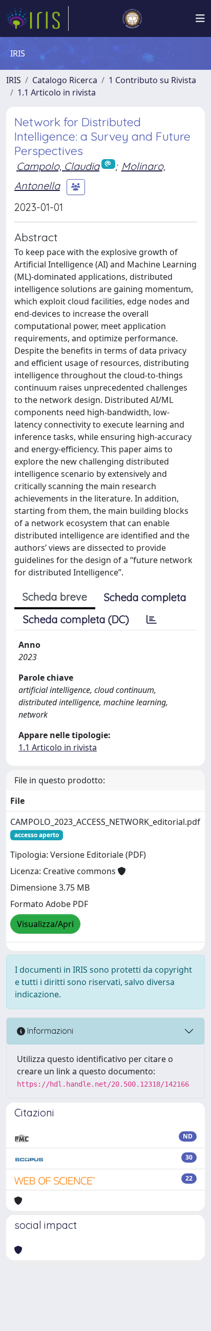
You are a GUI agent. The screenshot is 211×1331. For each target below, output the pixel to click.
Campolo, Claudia (57, 166)
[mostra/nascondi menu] (200, 18)
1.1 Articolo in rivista (56, 92)
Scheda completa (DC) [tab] (76, 619)
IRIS (13, 80)
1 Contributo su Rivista (152, 80)
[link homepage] (37, 18)
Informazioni (49, 1031)
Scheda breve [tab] (55, 596)
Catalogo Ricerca (64, 80)
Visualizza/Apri (45, 924)
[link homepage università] (132, 18)
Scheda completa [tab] (145, 597)
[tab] (151, 619)
